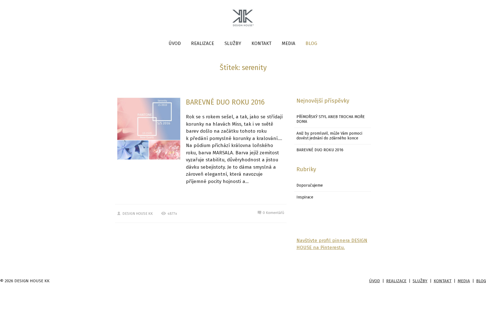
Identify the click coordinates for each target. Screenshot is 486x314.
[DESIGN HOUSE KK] (243, 19)
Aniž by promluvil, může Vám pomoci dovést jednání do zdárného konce (329, 136)
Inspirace (304, 197)
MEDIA (288, 43)
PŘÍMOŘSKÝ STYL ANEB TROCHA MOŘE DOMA (330, 119)
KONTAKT (261, 43)
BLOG (311, 43)
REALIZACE (202, 43)
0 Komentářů (273, 213)
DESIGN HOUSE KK (137, 213)
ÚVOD (174, 43)
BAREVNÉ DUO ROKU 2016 (225, 102)
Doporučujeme (309, 185)
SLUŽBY (232, 43)
